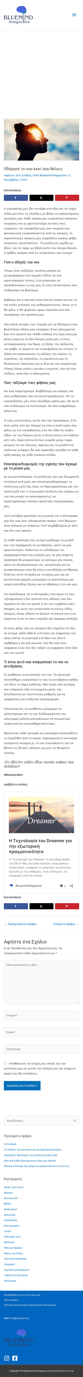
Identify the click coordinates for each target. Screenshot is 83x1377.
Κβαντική (9, 1242)
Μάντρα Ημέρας (13, 1247)
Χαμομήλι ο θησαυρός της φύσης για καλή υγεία (30, 1155)
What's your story (14, 1187)
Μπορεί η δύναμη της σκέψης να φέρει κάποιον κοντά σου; (36, 1166)
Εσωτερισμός (11, 1225)
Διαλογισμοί (10, 1209)
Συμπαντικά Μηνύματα (16, 1269)
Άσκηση (8, 1192)
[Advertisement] (41, 71)
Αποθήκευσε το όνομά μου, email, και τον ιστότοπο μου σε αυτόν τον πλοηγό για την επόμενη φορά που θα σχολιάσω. (39, 1068)
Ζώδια (7, 1231)
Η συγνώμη (10, 1144)
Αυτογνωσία (11, 1198)
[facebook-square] (15, 1358)
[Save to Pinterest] (67, 198)
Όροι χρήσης (11, 1300)
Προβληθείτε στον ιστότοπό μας (22, 1295)
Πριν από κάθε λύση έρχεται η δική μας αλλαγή (30, 1160)
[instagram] (7, 1358)
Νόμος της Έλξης (13, 1253)
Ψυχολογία (10, 1280)
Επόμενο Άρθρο (66, 924)
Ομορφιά (9, 1264)
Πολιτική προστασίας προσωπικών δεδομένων (30, 1305)
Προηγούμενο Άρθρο (20, 924)
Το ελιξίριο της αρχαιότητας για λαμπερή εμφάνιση (32, 1149)
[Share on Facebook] (16, 198)
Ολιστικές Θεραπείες (15, 1258)
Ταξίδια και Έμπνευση (16, 1275)
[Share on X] (42, 198)
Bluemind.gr (68, 1371)
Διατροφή (9, 1214)
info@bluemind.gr (20, 1318)
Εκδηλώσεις (10, 1220)
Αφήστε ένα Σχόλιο (17, 175)
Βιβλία (7, 1203)
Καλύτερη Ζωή (12, 1236)
